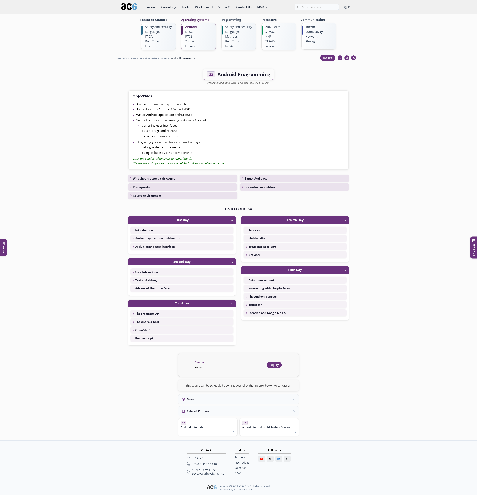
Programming (230, 20)
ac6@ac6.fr (199, 458)
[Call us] (340, 57)
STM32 (270, 32)
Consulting (168, 7)
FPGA (149, 36)
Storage (310, 41)
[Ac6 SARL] (212, 487)
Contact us (243, 7)
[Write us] (346, 57)
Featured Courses (153, 20)
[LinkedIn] (278, 459)
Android (191, 27)
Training (149, 7)
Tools (185, 7)
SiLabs (269, 46)
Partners (240, 457)
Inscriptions (242, 462)
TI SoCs (270, 41)
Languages (152, 32)
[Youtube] (261, 459)
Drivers (190, 46)
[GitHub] (287, 459)
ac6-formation (130, 57)
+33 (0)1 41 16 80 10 (204, 464)
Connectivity (314, 32)
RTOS (189, 36)
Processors (268, 20)
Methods (231, 36)
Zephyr (190, 41)
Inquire (327, 58)
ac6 (119, 57)
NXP (268, 36)
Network (311, 36)
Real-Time (152, 41)
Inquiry (274, 365)
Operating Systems (194, 20)
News (238, 473)
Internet (311, 27)
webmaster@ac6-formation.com (236, 489)
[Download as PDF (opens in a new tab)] (353, 57)
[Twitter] (270, 459)
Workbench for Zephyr (211, 7)
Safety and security (158, 27)
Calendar (240, 467)
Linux (149, 46)
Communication (313, 20)
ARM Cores (273, 27)
